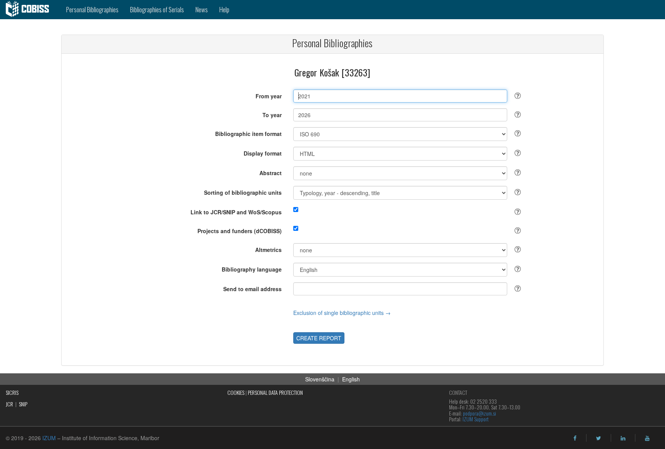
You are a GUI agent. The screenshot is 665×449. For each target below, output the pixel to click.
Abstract (270, 173)
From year (269, 96)
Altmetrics (268, 249)
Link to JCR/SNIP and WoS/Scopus (236, 212)
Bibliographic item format (248, 134)
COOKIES (235, 392)
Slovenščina (319, 379)
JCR (9, 404)
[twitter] (598, 438)
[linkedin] (623, 438)
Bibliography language (252, 269)
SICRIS (12, 392)
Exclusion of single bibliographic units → (342, 312)
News (201, 9)
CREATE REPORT (318, 338)
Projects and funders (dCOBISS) (239, 231)
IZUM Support (476, 419)
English (351, 379)
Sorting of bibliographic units (243, 192)
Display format (263, 153)
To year (272, 115)
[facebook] (574, 438)
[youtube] (647, 438)
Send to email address (252, 289)
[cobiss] (30, 9)
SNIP (23, 404)
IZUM (49, 438)
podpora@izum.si (479, 413)
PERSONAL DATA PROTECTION (275, 392)
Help (224, 9)
